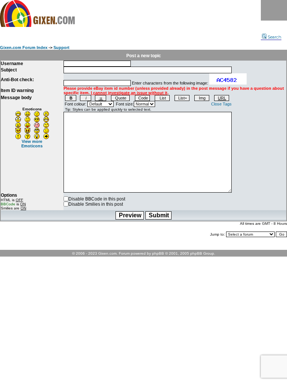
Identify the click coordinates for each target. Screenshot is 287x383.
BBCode (8, 204)
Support (61, 47)
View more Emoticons (32, 143)
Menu (274, 10)
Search (274, 37)
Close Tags (221, 104)
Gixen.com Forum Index (23, 47)
